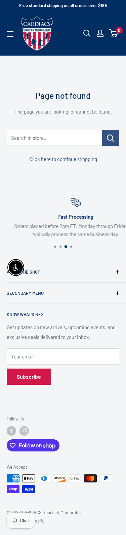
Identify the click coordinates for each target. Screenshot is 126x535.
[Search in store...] (110, 138)
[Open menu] (10, 34)
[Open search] (87, 33)
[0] (114, 33)
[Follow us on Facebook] (11, 431)
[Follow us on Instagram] (24, 431)
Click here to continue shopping (63, 159)
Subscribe (29, 376)
